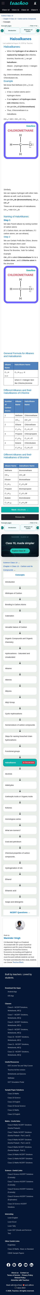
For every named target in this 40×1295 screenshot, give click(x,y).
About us (15, 1273)
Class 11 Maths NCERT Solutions (20, 1158)
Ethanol (8, 879)
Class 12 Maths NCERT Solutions (20, 1163)
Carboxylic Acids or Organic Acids (19, 796)
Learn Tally (12, 1226)
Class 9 (34, 10)
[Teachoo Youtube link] (26, 1265)
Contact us (24, 1273)
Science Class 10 (7, 16)
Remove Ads (20, 517)
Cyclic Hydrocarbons (13, 714)
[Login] (35, 3)
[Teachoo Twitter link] (20, 1265)
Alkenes (8, 680)
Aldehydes (9, 785)
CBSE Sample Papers (16, 1253)
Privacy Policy (27, 1275)
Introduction (10, 582)
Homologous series (13, 819)
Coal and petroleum (13, 842)
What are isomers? (13, 830)
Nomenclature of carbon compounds (20, 725)
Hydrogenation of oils (13, 868)
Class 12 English (14, 1114)
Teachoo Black (18, 962)
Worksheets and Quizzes (17, 1074)
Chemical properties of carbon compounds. (17, 855)
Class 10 (25, 10)
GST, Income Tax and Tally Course (20, 1066)
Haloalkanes (19, 763)
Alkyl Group (10, 702)
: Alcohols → (20, 509)
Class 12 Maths (13, 1110)
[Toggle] (3, 3)
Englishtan (11, 1245)
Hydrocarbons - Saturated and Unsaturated (17, 655)
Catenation (9, 616)
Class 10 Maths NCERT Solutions (20, 1154)
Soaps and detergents (14, 902)
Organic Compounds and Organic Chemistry (19, 640)
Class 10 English (14, 1102)
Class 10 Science (14, 1098)
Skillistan (11, 1078)
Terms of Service (13, 1275)
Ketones (8, 808)
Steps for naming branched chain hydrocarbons (18, 738)
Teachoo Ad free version (16, 1070)
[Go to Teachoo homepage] (19, 3)
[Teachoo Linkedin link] (31, 1265)
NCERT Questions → (20, 912)
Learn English (13, 1218)
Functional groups (12, 751)
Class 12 (6, 10)
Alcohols (8, 774)
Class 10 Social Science (17, 1106)
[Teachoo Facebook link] (9, 1265)
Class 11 (15, 10)
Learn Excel (12, 1222)
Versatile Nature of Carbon (16, 627)
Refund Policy (20, 1278)
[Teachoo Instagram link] (14, 1265)
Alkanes (8, 668)
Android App (12, 992)
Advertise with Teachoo (20, 1280)
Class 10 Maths (13, 1094)
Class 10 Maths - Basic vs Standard (21, 1249)
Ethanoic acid (10, 891)
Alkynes (8, 691)
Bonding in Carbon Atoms (15, 605)
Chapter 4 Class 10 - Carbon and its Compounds (19, 19)
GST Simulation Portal (16, 1082)
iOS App (11, 996)
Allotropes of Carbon (13, 593)
